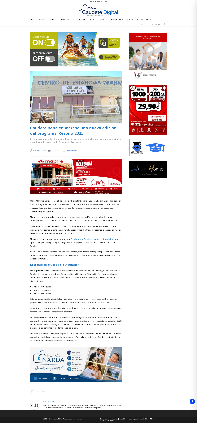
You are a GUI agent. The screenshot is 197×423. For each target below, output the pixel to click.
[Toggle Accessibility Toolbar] (192, 401)
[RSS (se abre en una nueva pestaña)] (156, 24)
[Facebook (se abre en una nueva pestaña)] (145, 24)
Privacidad (122, 419)
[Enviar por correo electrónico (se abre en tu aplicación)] (159, 24)
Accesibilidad (144, 419)
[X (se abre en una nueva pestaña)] (142, 24)
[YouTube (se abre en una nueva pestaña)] (152, 24)
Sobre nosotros (105, 419)
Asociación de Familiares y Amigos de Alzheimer (92, 239)
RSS (151, 419)
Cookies (115, 419)
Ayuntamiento (72, 151)
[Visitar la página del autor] (34, 405)
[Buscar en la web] (164, 24)
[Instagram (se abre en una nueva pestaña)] (149, 24)
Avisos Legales (133, 419)
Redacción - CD (39, 151)
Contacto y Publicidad (107, 420)
